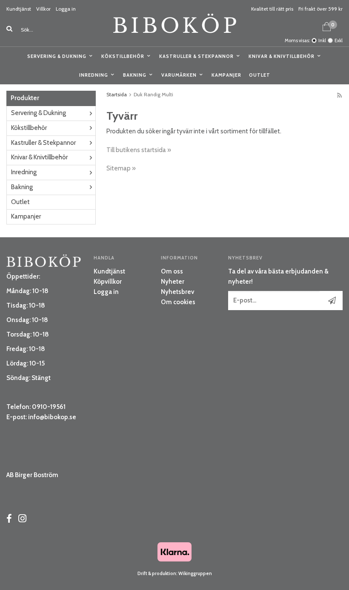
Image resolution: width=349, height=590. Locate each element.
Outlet (259, 75)
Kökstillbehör (122, 56)
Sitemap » (121, 168)
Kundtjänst (18, 9)
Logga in (66, 9)
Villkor (43, 9)
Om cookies (178, 302)
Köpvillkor (108, 281)
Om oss (172, 271)
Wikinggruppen (195, 573)
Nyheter (172, 281)
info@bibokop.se (52, 417)
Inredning (93, 75)
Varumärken (179, 75)
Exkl (339, 40)
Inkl (322, 40)
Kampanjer (226, 75)
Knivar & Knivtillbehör (282, 56)
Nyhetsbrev (177, 292)
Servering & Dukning (56, 56)
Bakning (134, 75)
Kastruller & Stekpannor (196, 56)
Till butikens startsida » (138, 150)
